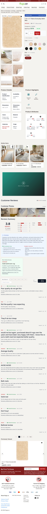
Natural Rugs (34, 7)
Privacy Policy (27, 472)
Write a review (38, 23)
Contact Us (26, 495)
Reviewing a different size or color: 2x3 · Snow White (11, 429)
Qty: (27, 33)
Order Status (26, 496)
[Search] (3, 4)
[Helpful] (43, 389)
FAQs (25, 498)
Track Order (44, 0)
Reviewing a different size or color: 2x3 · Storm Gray (11, 401)
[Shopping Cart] (45, 4)
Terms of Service (40, 473)
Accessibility (26, 501)
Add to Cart (37, 34)
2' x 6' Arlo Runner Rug (7, 163)
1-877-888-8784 (5, 0)
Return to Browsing (5, 10)
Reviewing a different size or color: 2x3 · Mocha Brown (12, 322)
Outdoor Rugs (26, 7)
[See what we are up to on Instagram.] (38, 498)
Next (31, 436)
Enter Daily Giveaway (16, 495)
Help (39, 0)
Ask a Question (29, 37)
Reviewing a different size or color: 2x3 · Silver (10, 294)
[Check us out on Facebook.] (35, 498)
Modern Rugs (19, 7)
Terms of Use (4, 499)
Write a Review (42, 281)
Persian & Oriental (10, 7)
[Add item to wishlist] (12, 147)
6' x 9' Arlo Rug (19, 163)
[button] (21, 16)
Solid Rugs (18, 10)
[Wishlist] (43, 4)
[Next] (43, 156)
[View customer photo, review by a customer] (5, 212)
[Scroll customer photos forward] (44, 212)
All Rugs (3, 7)
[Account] (42, 4)
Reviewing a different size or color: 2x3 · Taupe (10, 341)
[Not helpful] (45, 297)
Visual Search (41, 7)
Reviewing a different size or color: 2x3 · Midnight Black (10, 273)
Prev (16, 436)
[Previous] (2, 156)
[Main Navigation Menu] (1, 4)
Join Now (42, 468)
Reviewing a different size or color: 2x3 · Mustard (11, 386)
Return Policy (26, 500)
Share (37, 37)
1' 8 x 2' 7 (28, 57)
